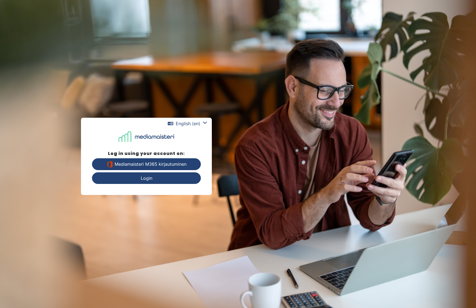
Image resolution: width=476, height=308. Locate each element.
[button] (187, 123)
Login (146, 178)
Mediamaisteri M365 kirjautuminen (149, 164)
